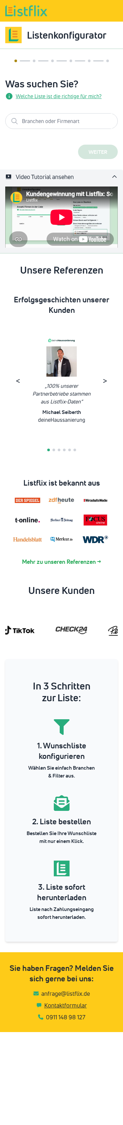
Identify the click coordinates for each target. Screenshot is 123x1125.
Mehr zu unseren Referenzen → (61, 561)
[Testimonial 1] (48, 450)
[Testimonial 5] (69, 450)
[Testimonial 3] (59, 450)
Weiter (98, 151)
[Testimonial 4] (64, 450)
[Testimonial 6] (74, 450)
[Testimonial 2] (53, 450)
